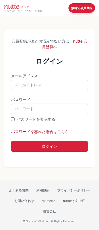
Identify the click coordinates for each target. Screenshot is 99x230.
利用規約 (43, 190)
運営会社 (49, 211)
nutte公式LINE (74, 201)
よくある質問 (19, 190)
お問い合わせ (24, 201)
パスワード (20, 99)
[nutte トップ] (16, 6)
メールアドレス (24, 75)
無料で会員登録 (81, 8)
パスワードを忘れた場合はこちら (40, 131)
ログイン (49, 146)
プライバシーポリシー (73, 190)
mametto (48, 201)
